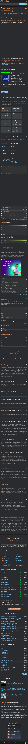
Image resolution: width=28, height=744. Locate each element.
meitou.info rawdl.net (7, 633)
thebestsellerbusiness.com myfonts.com (11, 620)
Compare (22, 4)
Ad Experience (14, 381)
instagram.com (19, 555)
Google (14, 440)
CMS (14, 114)
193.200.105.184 (5, 654)
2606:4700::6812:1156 (6, 671)
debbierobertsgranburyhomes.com (9, 589)
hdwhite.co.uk (4, 579)
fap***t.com (4, 572)
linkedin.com (19, 560)
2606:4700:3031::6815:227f (8, 667)
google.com (6, 553)
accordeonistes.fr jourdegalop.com (10, 628)
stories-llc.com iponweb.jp (8, 621)
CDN (3, 108)
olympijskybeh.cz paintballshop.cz (10, 630)
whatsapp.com (19, 565)
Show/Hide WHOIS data (9, 709)
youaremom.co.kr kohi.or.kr (8, 632)
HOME (12, 1)
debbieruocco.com (5, 586)
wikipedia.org (6, 564)
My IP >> (25, 673)
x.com (4, 556)
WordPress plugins (16, 121)
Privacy (16, 742)
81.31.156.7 (3, 648)
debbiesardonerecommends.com (9, 593)
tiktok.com (6, 558)
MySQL (15, 110)
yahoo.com (19, 562)
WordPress (16, 116)
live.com (18, 564)
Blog (13, 742)
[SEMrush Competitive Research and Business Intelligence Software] (7, 248)
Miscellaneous (17, 128)
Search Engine (14, 365)
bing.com (5, 560)
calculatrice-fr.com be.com (8, 640)
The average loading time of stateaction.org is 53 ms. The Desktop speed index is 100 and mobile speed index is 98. (14, 415)
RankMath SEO (17, 124)
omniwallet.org (4, 591)
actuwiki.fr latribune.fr (7, 625)
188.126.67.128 (4, 650)
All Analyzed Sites (7, 742)
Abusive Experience (14, 391)
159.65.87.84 (4, 655)
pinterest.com (6, 565)
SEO (3, 128)
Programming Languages (5, 114)
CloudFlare (5, 110)
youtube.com (19, 553)
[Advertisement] (14, 41)
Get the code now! (14, 723)
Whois (14, 515)
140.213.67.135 (4, 652)
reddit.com (18, 558)
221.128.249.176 (5, 669)
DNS (14, 499)
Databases (16, 108)
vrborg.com (4, 574)
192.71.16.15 (4, 666)
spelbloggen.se (4, 582)
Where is (14, 399)
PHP (4, 117)
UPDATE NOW (14, 353)
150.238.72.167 (4, 657)
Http (14, 484)
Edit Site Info (4, 92)
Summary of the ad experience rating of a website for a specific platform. (14, 385)
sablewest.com (5, 584)
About (19, 742)
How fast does (14, 410)
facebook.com (7, 555)
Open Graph (17, 131)
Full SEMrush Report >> (22, 294)
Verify (14, 469)
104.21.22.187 (4, 65)
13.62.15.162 (4, 664)
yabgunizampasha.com (6, 581)
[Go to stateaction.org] (14, 10)
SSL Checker (14, 452)
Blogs (3, 121)
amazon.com (19, 556)
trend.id (3, 576)
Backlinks (6, 299)
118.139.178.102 (4, 659)
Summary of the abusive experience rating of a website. (14, 394)
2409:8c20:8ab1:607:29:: (7, 660)
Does (14, 421)
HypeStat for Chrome (15, 608)
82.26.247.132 (4, 647)
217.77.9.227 (4, 662)
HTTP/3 (15, 130)
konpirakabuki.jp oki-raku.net (8, 637)
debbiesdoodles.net (6, 594)
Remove (6, 712)
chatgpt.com (6, 562)
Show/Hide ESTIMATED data (11, 705)
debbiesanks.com (5, 596)
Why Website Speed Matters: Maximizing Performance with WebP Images (16, 683)
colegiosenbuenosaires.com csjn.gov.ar (11, 618)
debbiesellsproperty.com (7, 587)
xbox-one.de (4, 577)
